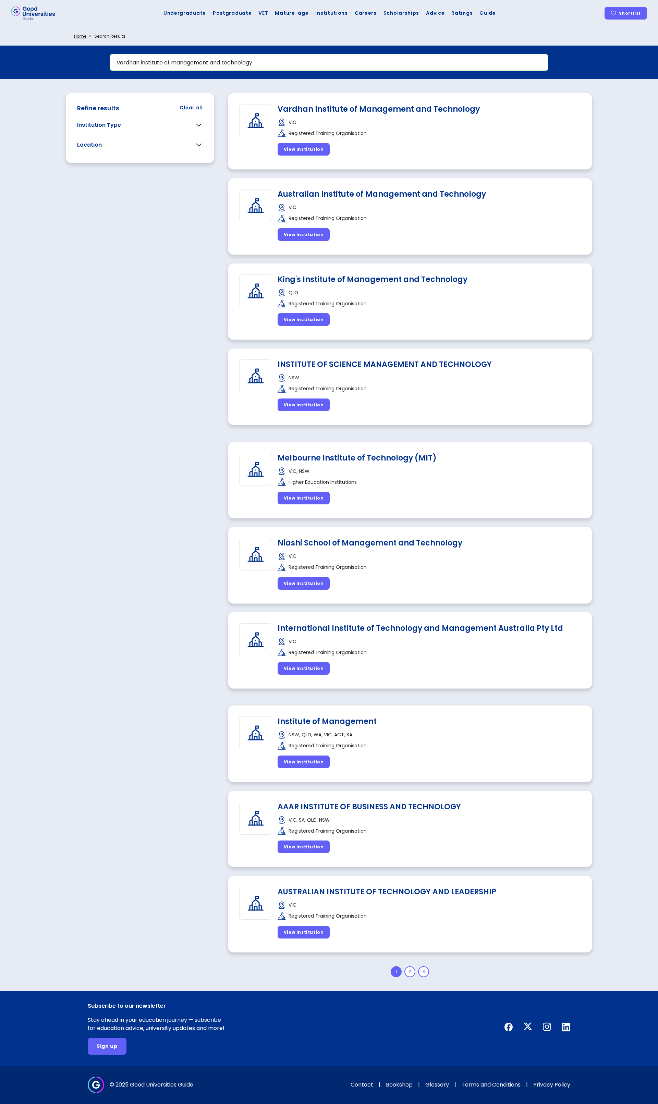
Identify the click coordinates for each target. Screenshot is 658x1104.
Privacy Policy (551, 1085)
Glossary (437, 1085)
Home (80, 36)
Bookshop (399, 1085)
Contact (362, 1085)
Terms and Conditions (491, 1085)
